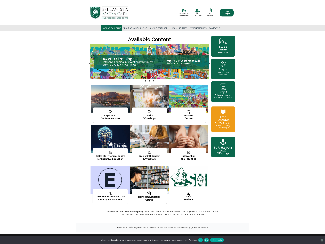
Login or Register (228, 13)
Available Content (112, 28)
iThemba (183, 28)
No (206, 240)
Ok (200, 240)
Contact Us (214, 28)
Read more (110, 206)
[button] (173, 28)
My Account (198, 14)
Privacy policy (217, 240)
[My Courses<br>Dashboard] (184, 11)
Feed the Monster (198, 28)
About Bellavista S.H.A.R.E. (135, 28)
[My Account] (197, 11)
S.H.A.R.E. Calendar (158, 28)
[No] (322, 240)
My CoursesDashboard (184, 14)
